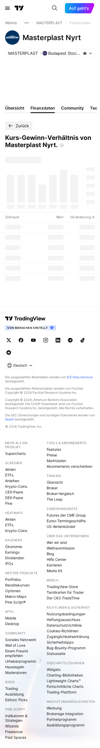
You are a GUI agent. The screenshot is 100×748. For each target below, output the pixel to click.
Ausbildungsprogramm (66, 725)
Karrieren (54, 565)
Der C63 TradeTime (63, 598)
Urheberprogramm (20, 661)
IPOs (9, 563)
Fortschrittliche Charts (65, 686)
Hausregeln (14, 667)
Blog (50, 554)
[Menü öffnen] (7, 8)
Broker (52, 488)
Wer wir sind (57, 542)
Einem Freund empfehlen (16, 653)
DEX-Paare (14, 497)
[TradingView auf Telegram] (70, 340)
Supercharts (15, 453)
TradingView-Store (62, 586)
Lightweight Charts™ (64, 681)
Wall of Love (15, 645)
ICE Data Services (80, 377)
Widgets (54, 669)
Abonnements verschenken (69, 466)
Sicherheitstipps (60, 642)
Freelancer (14, 731)
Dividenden (14, 558)
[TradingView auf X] (8, 340)
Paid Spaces (15, 737)
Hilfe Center (56, 559)
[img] (85, 53)
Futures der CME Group (66, 515)
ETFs (9, 475)
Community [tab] (72, 108)
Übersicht (55, 482)
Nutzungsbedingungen (66, 614)
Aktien (10, 469)
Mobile (10, 618)
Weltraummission (61, 548)
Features (54, 449)
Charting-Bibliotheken (65, 675)
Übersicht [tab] (14, 108)
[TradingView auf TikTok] (82, 340)
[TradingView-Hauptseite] (25, 318)
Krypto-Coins (16, 486)
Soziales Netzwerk (20, 639)
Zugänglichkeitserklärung (68, 636)
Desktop (12, 623)
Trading (11, 688)
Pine (8, 503)
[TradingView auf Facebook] (21, 340)
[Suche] (54, 8)
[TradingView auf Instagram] (45, 340)
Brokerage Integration (65, 713)
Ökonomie (13, 546)
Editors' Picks (16, 700)
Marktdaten (56, 460)
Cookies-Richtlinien (62, 631)
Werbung (54, 708)
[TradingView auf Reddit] (8, 352)
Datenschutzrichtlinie (64, 625)
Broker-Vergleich (60, 493)
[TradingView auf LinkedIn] (58, 340)
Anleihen (12, 481)
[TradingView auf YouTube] (33, 340)
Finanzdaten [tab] (43, 108)
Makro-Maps (15, 596)
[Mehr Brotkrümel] (26, 23)
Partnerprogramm (61, 719)
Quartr (9, 419)
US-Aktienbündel (61, 526)
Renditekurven (17, 585)
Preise (52, 455)
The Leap (55, 499)
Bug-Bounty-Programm (66, 648)
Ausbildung (14, 694)
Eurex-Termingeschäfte (66, 521)
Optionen (13, 591)
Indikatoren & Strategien (16, 718)
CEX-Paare (14, 492)
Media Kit (54, 571)
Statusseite (56, 653)
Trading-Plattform (61, 692)
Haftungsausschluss (63, 619)
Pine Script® (15, 602)
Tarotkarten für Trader (65, 592)
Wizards (12, 726)
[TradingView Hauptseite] (19, 8)
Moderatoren (16, 672)
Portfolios (13, 579)
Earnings (12, 552)
